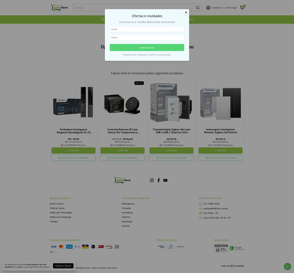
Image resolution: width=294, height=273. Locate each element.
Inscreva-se (147, 47)
